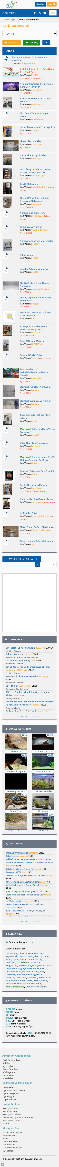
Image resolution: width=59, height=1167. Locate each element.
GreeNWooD (37, 119)
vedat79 (35, 332)
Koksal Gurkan (38, 187)
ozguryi (22, 968)
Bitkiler (6, 1063)
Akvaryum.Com (27, 63)
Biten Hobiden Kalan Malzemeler (37, 541)
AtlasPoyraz (37, 144)
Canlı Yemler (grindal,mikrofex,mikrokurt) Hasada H (35, 372)
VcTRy (39, 959)
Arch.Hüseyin (40, 980)
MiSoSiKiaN (23, 962)
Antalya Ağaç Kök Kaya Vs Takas (36, 499)
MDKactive (11, 980)
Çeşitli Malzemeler (29, 183)
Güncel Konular (10, 1135)
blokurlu (10, 977)
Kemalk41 (32, 977)
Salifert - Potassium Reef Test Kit (37, 471)
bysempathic (37, 516)
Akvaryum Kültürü (11, 1120)
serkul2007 (36, 215)
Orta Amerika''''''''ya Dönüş (43, 751)
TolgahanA (11, 965)
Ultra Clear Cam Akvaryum (34, 442)
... (48, 564)
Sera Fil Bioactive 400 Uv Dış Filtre (37, 127)
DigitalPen (11, 968)
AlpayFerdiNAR (14, 983)
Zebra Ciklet (16, 811)
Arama (6, 1138)
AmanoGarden (13, 971)
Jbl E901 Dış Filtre (28, 513)
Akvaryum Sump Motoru (32, 212)
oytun (16, 959)
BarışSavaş (36, 488)
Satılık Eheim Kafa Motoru (33, 485)
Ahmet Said (45, 977)
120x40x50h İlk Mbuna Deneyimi (43, 771)
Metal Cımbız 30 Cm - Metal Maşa (37, 527)
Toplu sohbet (9, 1099)
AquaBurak (11, 956)
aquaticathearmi (40, 289)
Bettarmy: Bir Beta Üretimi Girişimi (16, 791)
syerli (29, 980)
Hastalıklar (8, 1075)
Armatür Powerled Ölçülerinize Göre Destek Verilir (36, 85)
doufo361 (10, 962)
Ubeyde (23, 953)
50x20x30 (43, 831)
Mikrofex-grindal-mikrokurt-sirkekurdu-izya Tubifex (35, 171)
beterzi (26, 971)
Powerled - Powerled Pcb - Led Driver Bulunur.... (36, 314)
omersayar (36, 158)
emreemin (36, 89)
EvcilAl (34, 75)
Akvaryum (43, 811)
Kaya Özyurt (40, 986)
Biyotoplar (7, 1066)
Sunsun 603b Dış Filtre (31, 355)
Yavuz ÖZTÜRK (39, 229)
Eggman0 (38, 974)
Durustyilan (33, 956)
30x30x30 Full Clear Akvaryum (35, 386)
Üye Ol (52, 4)
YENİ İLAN (13, 42)
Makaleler (7, 1078)
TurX (33, 358)
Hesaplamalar (9, 1111)
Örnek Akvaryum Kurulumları (17, 1117)
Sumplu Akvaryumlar (31, 226)
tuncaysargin (38, 175)
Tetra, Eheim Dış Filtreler (33, 155)
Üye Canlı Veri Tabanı (13, 1090)
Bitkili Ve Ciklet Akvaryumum (16, 831)
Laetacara (21, 977)
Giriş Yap (40, 4)
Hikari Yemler (27, 254)
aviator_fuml (37, 971)
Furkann (35, 446)
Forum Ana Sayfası (12, 1132)
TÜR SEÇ (33, 42)
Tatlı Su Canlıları (11, 1060)
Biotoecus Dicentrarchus (16, 751)
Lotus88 (35, 434)
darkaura (44, 956)
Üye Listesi (8, 1150)
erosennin (36, 983)
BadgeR (35, 303)
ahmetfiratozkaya (15, 986)
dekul (34, 420)
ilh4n (33, 318)
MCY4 (8, 959)
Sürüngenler (9, 1072)
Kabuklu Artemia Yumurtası (34, 268)
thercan (38, 953)
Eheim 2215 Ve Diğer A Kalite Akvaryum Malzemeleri (34, 200)
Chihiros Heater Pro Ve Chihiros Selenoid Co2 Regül (37, 458)
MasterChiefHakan (41, 530)
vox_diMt (32, 965)
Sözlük (5, 1123)
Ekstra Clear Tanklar (30, 141)
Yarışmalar (8, 1087)
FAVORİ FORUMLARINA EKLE (23, 559)
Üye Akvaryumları (11, 1093)
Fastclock (10, 974)
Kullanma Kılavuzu (12, 1147)
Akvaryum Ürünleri (12, 1114)
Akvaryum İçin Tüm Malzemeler (36, 240)
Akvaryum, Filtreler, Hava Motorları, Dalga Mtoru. (33, 328)
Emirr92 (23, 965)
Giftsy (34, 463)
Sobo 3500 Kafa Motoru (32, 341)
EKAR (30, 953)
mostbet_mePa (24, 974)
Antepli (22, 980)
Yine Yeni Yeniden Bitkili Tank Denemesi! (43, 791)
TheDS (22, 956)
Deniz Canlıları (10, 1069)
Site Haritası (8, 1144)
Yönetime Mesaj (10, 1141)
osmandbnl (11, 953)
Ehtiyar (29, 986)
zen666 (34, 243)
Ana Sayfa (10, 19)
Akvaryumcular (10, 1108)
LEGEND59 (36, 344)
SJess (33, 544)
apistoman (36, 204)
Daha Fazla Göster (29, 716)
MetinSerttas (45, 965)
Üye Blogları (8, 1096)
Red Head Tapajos (16, 771)
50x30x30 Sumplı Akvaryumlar (35, 400)
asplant (35, 130)
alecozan (36, 502)
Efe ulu (26, 983)
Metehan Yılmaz (35, 968)
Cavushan (35, 962)
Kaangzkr (36, 378)
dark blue (36, 104)
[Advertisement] (29, 603)
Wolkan (35, 389)
